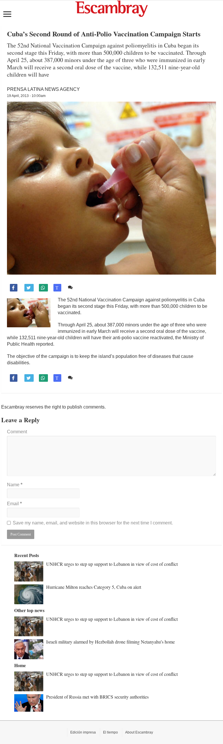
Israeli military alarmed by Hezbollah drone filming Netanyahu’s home (110, 642)
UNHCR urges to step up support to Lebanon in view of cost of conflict (112, 564)
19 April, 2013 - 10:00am (26, 96)
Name (14, 484)
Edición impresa (83, 732)
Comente (84, 287)
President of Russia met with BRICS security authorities (97, 697)
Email (14, 503)
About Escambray (139, 732)
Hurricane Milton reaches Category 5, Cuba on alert (93, 587)
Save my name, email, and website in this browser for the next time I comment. (93, 522)
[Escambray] (111, 8)
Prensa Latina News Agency (43, 89)
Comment (17, 431)
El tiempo (110, 732)
